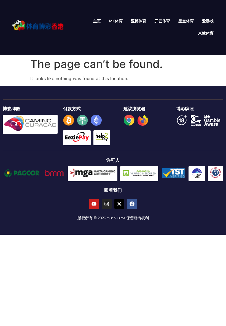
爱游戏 (208, 21)
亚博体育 (138, 21)
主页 (97, 21)
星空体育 (186, 21)
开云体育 (162, 21)
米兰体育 (206, 33)
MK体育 (116, 21)
